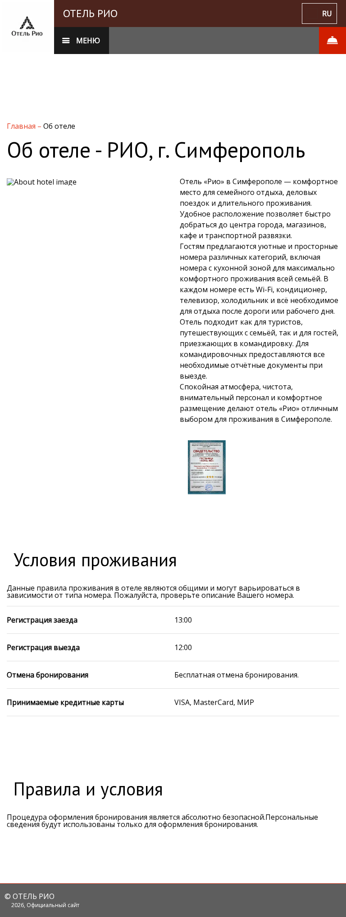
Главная (22, 126)
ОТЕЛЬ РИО (90, 13)
